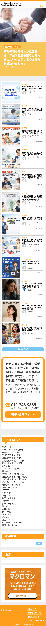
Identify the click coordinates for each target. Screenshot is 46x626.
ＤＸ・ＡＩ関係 (26, 259)
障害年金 (24, 84)
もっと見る (23, 349)
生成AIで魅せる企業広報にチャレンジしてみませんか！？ (32, 263)
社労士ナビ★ (31, 290)
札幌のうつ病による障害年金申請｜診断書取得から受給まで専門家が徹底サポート (32, 329)
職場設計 (6, 517)
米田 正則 (30, 268)
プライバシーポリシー (36, 621)
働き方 (5, 506)
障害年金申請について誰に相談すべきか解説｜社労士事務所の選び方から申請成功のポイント (32, 176)
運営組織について (34, 613)
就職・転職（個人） (10, 487)
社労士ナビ (11, 4)
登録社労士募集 (33, 617)
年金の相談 (25, 303)
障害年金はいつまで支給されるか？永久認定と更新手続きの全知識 (32, 110)
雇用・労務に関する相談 (12, 450)
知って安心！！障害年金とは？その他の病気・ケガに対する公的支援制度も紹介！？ (32, 307)
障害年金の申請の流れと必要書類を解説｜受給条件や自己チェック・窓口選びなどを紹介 (32, 132)
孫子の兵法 (7, 512)
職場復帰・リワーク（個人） (14, 482)
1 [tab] (19, 72)
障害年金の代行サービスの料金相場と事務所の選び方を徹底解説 (32, 219)
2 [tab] (23, 72)
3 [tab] (26, 72)
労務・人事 (7, 447)
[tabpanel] (23, 42)
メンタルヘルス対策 (10, 468)
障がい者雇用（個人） (11, 485)
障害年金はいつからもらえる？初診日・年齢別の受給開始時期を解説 (32, 88)
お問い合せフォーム (23, 414)
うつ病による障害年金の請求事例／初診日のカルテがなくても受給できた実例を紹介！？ (32, 285)
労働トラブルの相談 (10, 452)
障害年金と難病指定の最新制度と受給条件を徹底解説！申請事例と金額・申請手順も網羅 (32, 198)
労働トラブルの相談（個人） (14, 474)
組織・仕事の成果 (9, 503)
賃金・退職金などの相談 (12, 463)
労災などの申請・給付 (11, 455)
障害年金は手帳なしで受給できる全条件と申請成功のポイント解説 (32, 241)
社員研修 (6, 471)
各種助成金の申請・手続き (13, 460)
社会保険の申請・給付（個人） (15, 477)
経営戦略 (6, 509)
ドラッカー (7, 514)
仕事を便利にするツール (12, 522)
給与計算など (7, 466)
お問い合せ (32, 609)
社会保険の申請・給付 (11, 458)
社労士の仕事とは (9, 525)
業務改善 (6, 501)
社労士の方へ (7, 520)
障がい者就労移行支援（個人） (15, 479)
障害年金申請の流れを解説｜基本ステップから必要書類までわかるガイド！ (32, 154)
